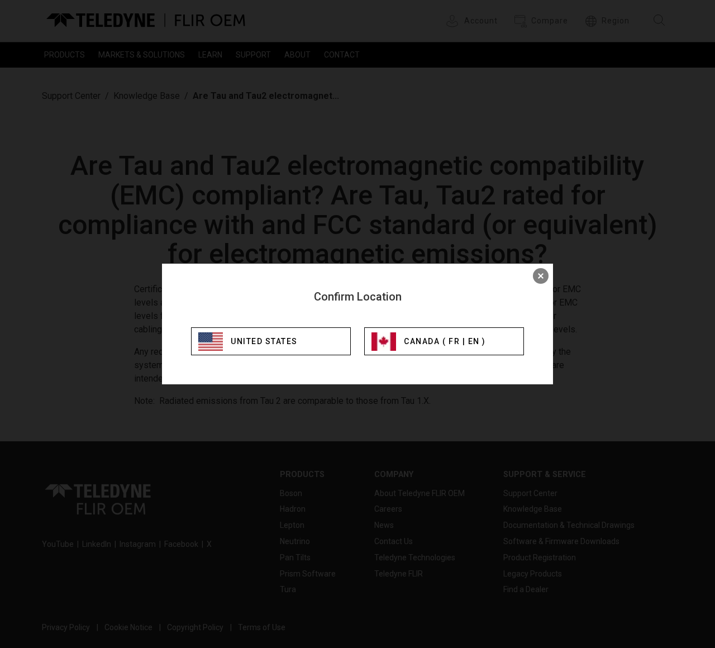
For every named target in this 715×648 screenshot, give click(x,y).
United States (264, 341)
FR (454, 341)
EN (474, 341)
